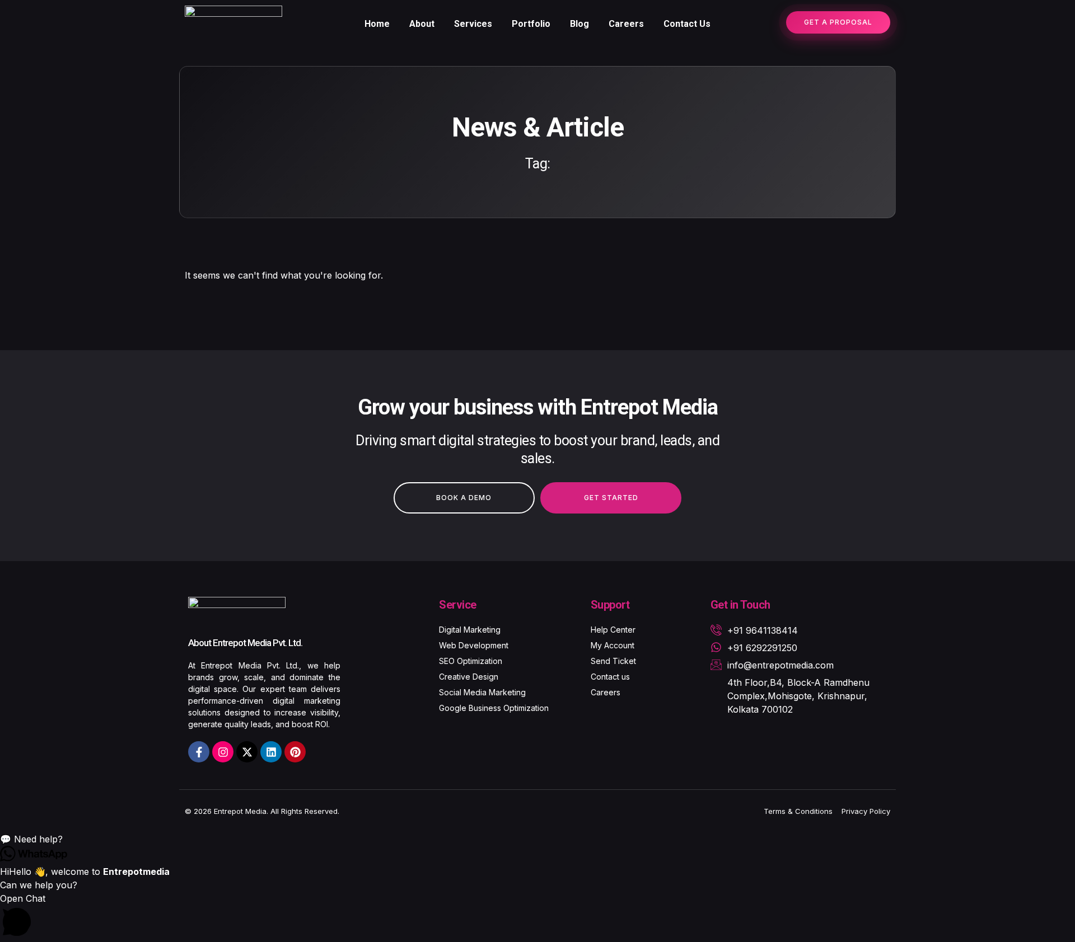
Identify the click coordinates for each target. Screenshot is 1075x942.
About (421, 23)
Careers (626, 23)
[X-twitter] (247, 751)
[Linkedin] (271, 751)
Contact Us (687, 23)
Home (377, 23)
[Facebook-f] (198, 751)
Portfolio (531, 23)
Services (473, 23)
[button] (537, 839)
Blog (579, 23)
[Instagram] (222, 751)
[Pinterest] (295, 751)
